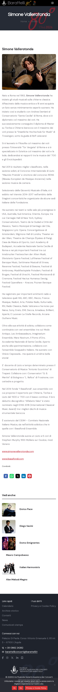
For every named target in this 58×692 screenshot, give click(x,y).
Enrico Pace (26, 509)
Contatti (6, 615)
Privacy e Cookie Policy (43, 606)
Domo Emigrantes (30, 542)
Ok (14, 688)
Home (24, 21)
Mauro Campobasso (17, 555)
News (5, 620)
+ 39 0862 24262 (14, 647)
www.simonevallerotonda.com (18, 451)
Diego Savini (26, 525)
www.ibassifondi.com (13, 458)
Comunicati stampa (12, 624)
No (21, 688)
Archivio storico (10, 610)
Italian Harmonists (30, 567)
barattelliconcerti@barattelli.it (21, 651)
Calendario (7, 606)
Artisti (34, 21)
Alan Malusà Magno (16, 579)
